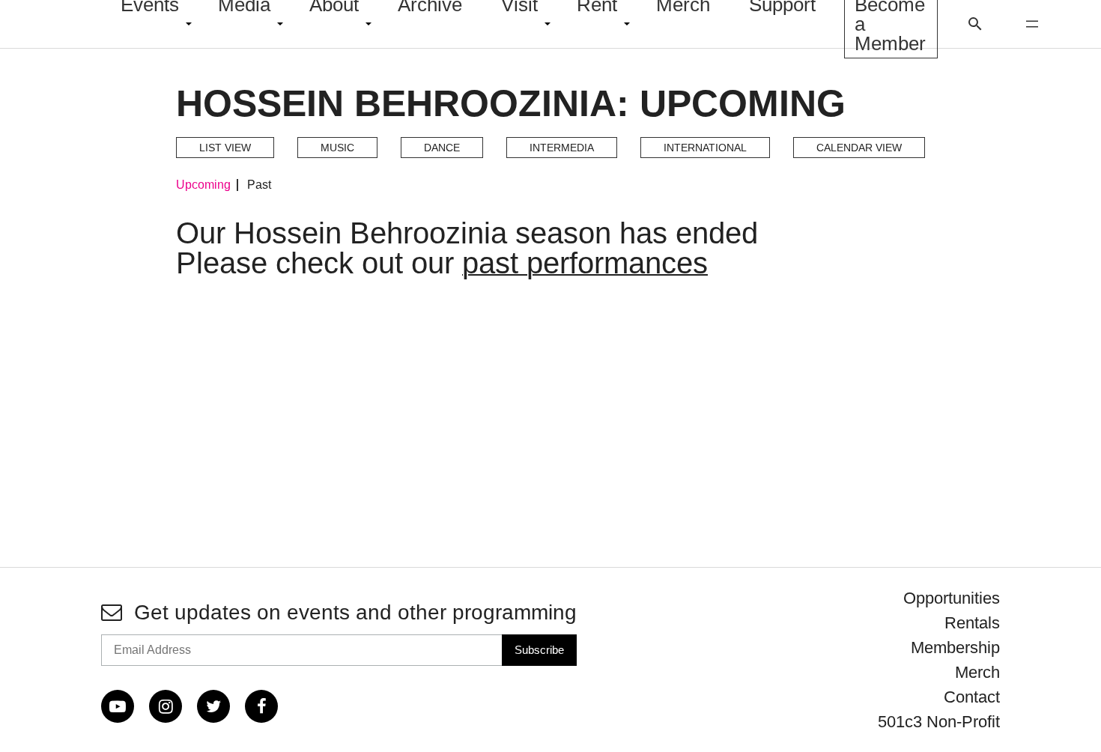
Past (259, 185)
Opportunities (951, 598)
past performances (585, 262)
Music (337, 148)
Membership (955, 647)
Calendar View (859, 148)
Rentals (972, 622)
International (705, 148)
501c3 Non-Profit (939, 721)
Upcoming (203, 185)
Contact (972, 697)
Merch (977, 672)
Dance (442, 148)
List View (225, 148)
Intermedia (562, 148)
